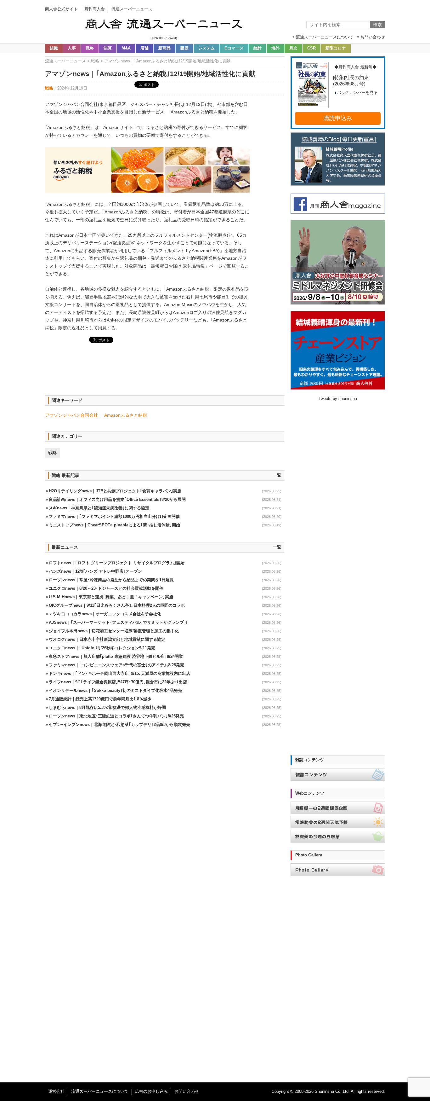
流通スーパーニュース (65, 61)
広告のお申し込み (151, 1091)
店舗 (144, 48)
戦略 (90, 48)
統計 (257, 48)
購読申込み (338, 118)
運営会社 (56, 1091)
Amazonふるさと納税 (125, 415)
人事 (72, 48)
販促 (184, 48)
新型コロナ (335, 48)
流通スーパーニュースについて (99, 1091)
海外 (275, 48)
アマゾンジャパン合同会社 (71, 415)
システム (206, 48)
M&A (126, 48)
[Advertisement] (164, 373)
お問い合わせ (186, 1091)
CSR (311, 48)
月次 (293, 48)
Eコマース (234, 48)
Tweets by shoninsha (338, 399)
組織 (54, 48)
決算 (108, 48)
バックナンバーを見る (357, 92)
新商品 (164, 48)
